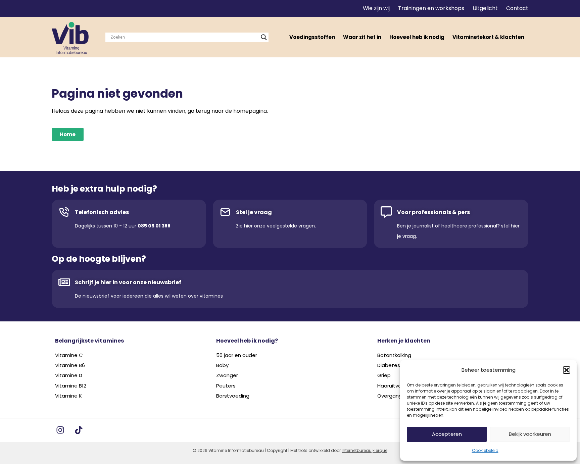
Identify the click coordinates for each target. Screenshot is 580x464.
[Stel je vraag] (225, 212)
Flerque (380, 450)
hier (248, 225)
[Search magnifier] (264, 37)
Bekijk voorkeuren (530, 433)
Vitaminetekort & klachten (488, 37)
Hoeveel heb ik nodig (416, 37)
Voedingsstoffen (312, 37)
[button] (566, 370)
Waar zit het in (362, 37)
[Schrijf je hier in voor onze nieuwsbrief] (64, 282)
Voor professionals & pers (433, 212)
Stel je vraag (254, 212)
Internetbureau (357, 450)
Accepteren (447, 433)
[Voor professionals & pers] (386, 212)
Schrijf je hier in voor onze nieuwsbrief (128, 282)
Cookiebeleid (485, 450)
